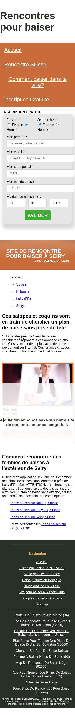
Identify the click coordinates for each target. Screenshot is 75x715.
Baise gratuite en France (42, 574)
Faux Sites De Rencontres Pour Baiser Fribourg (41, 690)
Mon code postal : (20, 167)
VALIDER (37, 215)
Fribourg (22, 291)
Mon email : (15, 152)
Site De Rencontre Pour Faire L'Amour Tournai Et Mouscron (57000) (41, 623)
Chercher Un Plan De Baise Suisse (42, 650)
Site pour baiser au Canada (41, 598)
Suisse (21, 284)
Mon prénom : (17, 137)
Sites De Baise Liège (41, 682)
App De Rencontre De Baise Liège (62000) (41, 664)
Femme (17, 125)
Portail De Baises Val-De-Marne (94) (42, 615)
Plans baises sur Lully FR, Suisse (35, 510)
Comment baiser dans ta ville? (38, 82)
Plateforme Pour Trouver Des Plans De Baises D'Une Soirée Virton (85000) (41, 642)
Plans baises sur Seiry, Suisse (32, 517)
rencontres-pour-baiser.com (19, 699)
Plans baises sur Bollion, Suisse (34, 503)
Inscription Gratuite (26, 99)
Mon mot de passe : (21, 181)
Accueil (12, 50)
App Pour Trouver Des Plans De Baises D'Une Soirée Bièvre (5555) (41, 674)
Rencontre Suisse (25, 64)
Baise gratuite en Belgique (41, 580)
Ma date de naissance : (24, 196)
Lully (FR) (23, 298)
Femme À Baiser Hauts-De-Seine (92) (42, 656)
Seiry (20, 306)
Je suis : (13, 120)
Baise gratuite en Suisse (42, 586)
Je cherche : (46, 120)
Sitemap (42, 604)
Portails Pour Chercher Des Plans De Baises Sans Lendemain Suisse (41, 632)
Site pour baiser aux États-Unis (42, 592)
